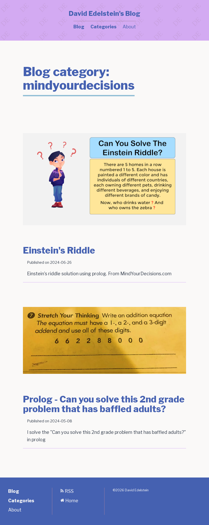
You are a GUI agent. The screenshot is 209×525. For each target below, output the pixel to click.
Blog (78, 26)
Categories (103, 26)
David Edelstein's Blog (104, 13)
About (129, 26)
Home (71, 500)
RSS (69, 491)
